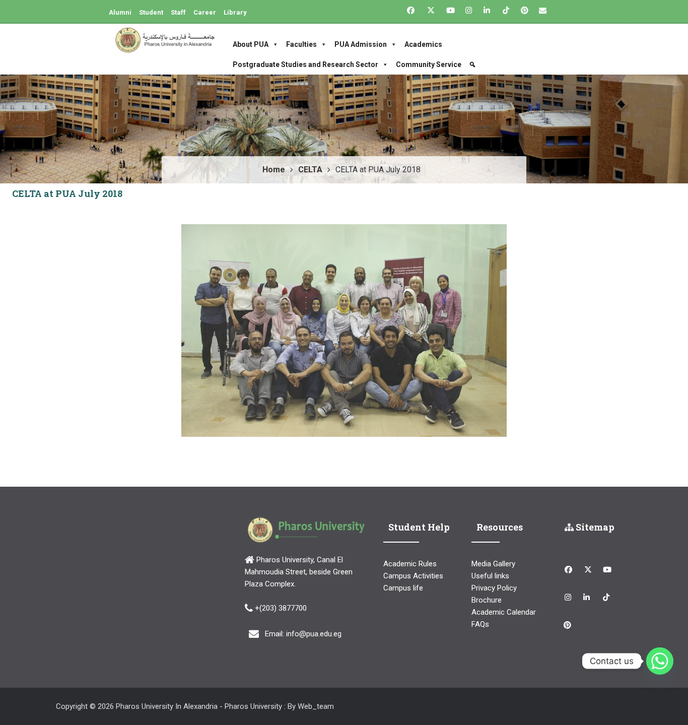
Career (204, 12)
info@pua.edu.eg (313, 633)
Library (235, 12)
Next (522, 330)
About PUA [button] (250, 44)
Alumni (120, 12)
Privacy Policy (494, 587)
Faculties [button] (301, 44)
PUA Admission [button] (360, 44)
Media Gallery (493, 563)
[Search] (473, 64)
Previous (166, 330)
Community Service (428, 64)
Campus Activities (413, 575)
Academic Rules (410, 563)
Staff (178, 12)
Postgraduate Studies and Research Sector (305, 64)
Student (151, 12)
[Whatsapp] (659, 661)
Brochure (486, 600)
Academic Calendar (503, 612)
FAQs (480, 624)
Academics (423, 44)
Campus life (403, 587)
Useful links (490, 575)
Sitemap (594, 527)
